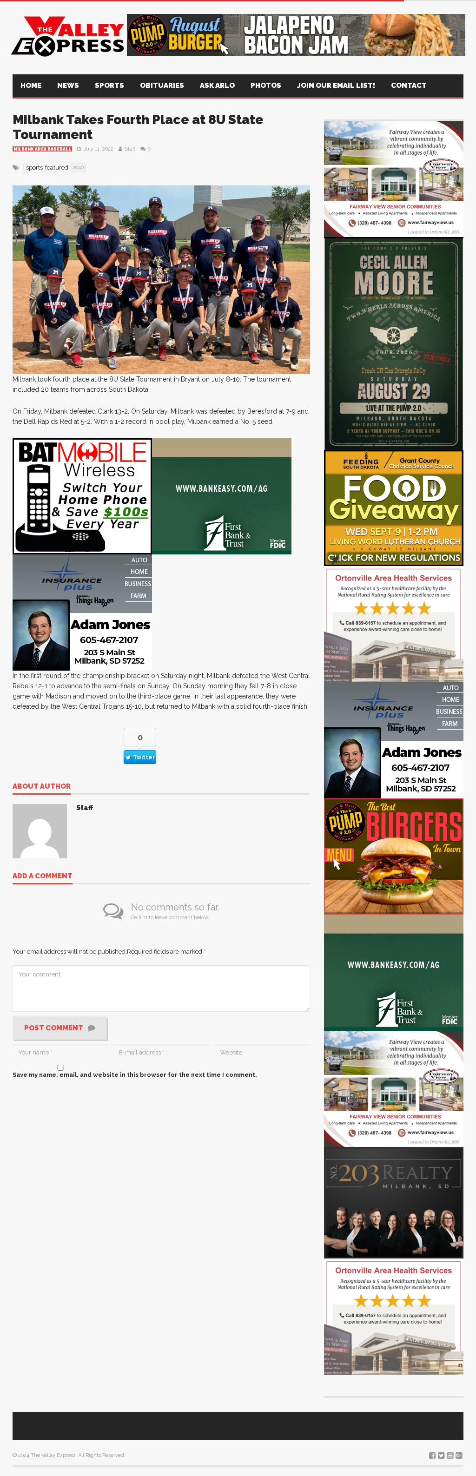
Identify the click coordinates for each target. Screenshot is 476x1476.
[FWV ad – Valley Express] (393, 178)
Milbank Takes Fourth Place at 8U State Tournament (138, 127)
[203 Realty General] (393, 1202)
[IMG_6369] (393, 342)
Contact (409, 85)
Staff (130, 149)
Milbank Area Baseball (42, 149)
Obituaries (162, 85)
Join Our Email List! (336, 85)
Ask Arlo (217, 85)
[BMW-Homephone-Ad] (82, 496)
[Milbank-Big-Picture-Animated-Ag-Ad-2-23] (221, 496)
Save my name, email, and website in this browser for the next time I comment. (135, 1074)
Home (30, 85)
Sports (109, 85)
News (68, 85)
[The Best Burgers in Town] (393, 855)
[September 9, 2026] (393, 507)
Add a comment (43, 876)
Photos (266, 85)
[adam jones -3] (82, 612)
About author (42, 787)
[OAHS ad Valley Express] (393, 623)
